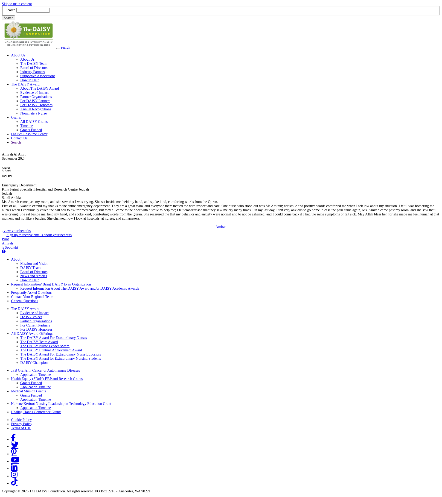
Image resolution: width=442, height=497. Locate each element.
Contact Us (19, 138)
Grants (16, 117)
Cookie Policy (21, 420)
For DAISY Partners (35, 101)
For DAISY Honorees (36, 105)
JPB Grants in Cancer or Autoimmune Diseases (45, 370)
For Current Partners (35, 325)
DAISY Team (30, 268)
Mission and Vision (34, 263)
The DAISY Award (25, 84)
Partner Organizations (36, 97)
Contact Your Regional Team (32, 297)
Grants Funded (31, 130)
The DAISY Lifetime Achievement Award (51, 350)
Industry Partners (32, 72)
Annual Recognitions (35, 109)
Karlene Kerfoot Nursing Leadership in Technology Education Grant (61, 404)
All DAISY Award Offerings (32, 333)
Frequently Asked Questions (31, 292)
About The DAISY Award (39, 88)
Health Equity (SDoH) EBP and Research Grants (47, 379)
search (65, 47)
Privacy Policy (21, 424)
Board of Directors (33, 68)
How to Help (29, 80)
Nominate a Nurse (33, 113)
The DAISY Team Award (39, 342)
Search (10, 10)
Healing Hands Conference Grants (36, 412)
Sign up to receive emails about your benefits (39, 235)
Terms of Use (21, 428)
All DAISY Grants (34, 122)
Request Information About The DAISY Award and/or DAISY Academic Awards (79, 288)
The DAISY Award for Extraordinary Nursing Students (60, 358)
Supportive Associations (37, 76)
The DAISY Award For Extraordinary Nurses (53, 338)
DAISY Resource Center (29, 134)
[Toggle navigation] (58, 48)
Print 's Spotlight (10, 243)
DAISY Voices (31, 317)
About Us (18, 55)
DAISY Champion (34, 363)
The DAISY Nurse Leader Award (45, 346)
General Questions (24, 301)
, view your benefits (114, 229)
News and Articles (33, 276)
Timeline (26, 126)
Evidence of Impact (34, 92)
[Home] (29, 47)
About (15, 259)
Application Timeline (35, 374)
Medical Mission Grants (28, 391)
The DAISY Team (33, 63)
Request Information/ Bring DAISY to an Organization (51, 284)
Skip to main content (17, 4)
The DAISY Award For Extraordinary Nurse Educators (60, 354)
